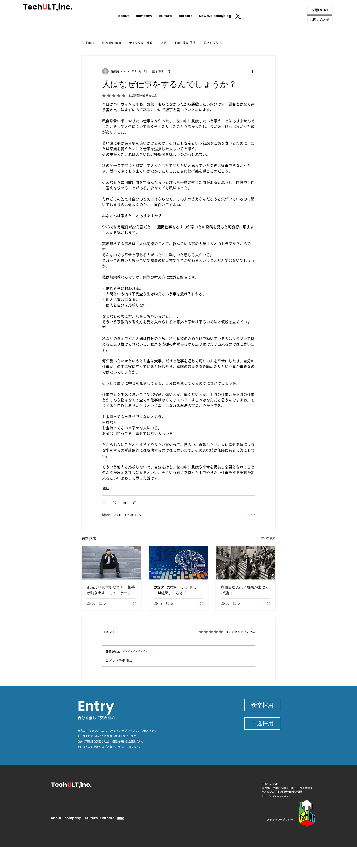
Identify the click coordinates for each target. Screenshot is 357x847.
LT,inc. (82, 784)
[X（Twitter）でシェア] (114, 502)
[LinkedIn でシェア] (124, 502)
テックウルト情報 (140, 42)
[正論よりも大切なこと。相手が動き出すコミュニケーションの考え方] (111, 562)
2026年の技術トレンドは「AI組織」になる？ (175, 590)
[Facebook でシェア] (104, 502)
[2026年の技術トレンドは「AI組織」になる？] (178, 562)
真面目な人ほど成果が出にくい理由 (245, 590)
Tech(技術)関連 (185, 42)
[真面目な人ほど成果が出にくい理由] (245, 562)
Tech (59, 784)
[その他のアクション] (252, 71)
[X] (238, 16)
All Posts (87, 42)
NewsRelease (111, 42)
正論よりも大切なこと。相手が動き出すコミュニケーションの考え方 (111, 590)
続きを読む (211, 42)
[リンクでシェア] (134, 502)
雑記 (163, 42)
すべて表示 (268, 538)
